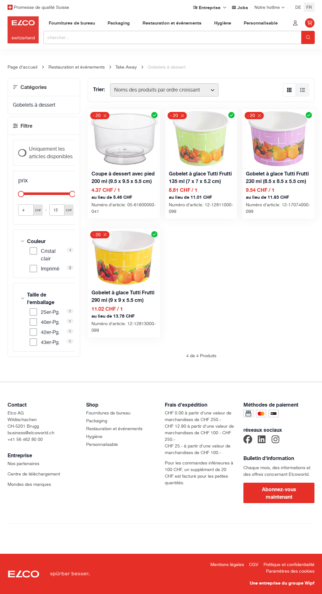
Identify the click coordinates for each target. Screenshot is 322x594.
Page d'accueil (22, 66)
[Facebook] (247, 440)
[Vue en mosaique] (289, 90)
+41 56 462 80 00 (25, 439)
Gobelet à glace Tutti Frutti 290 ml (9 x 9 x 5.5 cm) (123, 296)
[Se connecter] (295, 23)
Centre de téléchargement (34, 473)
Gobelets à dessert (34, 105)
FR (309, 7)
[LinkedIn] (261, 440)
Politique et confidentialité (289, 564)
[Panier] (309, 23)
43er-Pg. (50, 342)
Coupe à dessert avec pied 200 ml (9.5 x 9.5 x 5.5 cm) (123, 177)
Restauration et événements (114, 428)
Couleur (36, 241)
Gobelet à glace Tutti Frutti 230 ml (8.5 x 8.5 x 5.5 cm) (277, 177)
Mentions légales (227, 564)
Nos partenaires (23, 463)
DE (298, 7)
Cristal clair (48, 255)
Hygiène (94, 436)
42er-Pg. (50, 332)
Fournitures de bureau (108, 412)
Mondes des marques (29, 484)
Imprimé (50, 269)
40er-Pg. (50, 322)
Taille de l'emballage (40, 298)
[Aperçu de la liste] (302, 90)
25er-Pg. (50, 312)
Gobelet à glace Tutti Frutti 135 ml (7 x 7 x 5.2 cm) (200, 177)
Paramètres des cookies (290, 571)
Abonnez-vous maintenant (279, 493)
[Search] (308, 37)
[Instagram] (275, 440)
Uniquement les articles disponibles (51, 152)
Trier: (99, 89)
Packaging (96, 420)
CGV (253, 564)
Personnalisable (102, 444)
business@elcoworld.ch (31, 432)
